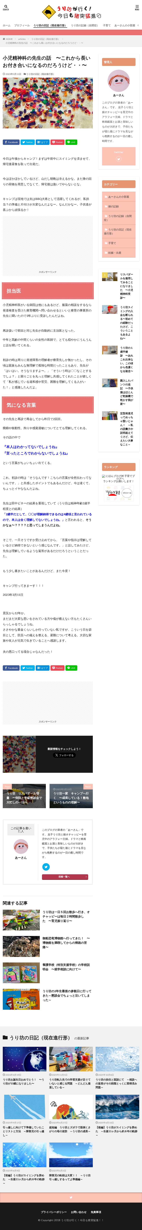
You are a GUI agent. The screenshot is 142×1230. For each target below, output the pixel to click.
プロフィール (22, 25)
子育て (107, 25)
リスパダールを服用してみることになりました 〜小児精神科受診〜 (126, 286)
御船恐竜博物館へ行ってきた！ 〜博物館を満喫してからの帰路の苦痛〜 (66, 942)
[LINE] (71, 142)
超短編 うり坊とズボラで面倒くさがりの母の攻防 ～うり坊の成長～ (70, 1129)
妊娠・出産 (114, 252)
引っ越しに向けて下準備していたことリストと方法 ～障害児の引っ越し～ (23, 1131)
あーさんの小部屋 (124, 25)
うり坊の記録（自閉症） (85, 25)
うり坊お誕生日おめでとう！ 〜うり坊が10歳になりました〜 (23, 1081)
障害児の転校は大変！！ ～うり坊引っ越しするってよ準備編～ (70, 1177)
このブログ (48, 829)
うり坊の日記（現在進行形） (50, 25)
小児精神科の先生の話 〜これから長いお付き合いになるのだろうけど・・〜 (44, 43)
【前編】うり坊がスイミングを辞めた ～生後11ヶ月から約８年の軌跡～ (24, 1179)
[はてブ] (43, 142)
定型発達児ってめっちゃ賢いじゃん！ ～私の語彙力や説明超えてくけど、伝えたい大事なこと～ (126, 429)
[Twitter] (28, 142)
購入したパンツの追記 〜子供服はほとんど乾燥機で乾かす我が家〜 (126, 392)
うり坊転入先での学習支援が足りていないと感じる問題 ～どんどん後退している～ (70, 1083)
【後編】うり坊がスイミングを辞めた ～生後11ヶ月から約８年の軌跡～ (116, 1131)
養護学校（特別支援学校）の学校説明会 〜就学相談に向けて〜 (66, 967)
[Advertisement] (48, 242)
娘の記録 (113, 206)
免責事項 (96, 1212)
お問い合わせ (79, 1212)
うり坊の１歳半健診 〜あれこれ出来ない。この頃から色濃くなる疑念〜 (126, 359)
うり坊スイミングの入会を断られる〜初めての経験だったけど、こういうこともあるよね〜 (126, 323)
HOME (9, 39)
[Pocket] (57, 142)
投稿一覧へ (64, 876)
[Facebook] (11, 142)
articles (22, 39)
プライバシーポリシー (54, 1212)
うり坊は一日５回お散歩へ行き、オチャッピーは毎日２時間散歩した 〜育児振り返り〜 (66, 916)
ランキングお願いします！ (118, 481)
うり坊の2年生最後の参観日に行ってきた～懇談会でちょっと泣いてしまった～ (67, 995)
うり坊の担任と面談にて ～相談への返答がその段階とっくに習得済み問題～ (116, 1083)
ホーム (7, 25)
